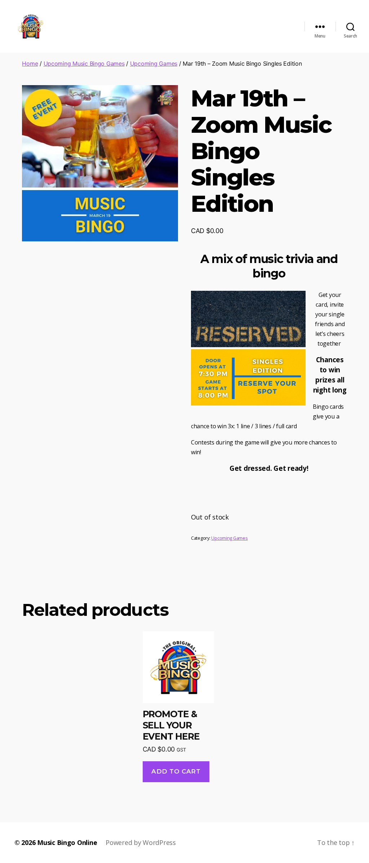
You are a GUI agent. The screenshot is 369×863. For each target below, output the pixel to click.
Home (30, 63)
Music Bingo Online (67, 842)
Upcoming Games (153, 63)
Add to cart (175, 771)
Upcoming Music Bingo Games (84, 63)
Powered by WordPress (141, 842)
